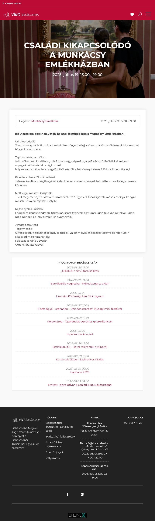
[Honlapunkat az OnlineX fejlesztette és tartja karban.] (77, 514)
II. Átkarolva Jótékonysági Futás (94, 425)
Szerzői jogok (55, 452)
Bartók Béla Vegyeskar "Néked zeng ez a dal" (79, 283)
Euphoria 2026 (79, 372)
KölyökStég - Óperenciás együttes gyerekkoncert (79, 321)
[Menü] (148, 15)
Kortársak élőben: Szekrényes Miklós (80, 359)
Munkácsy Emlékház (44, 121)
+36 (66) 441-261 (132, 422)
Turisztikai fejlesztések (60, 436)
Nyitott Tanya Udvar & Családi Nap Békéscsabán (80, 384)
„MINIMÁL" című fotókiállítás (80, 271)
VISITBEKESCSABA (21, 14)
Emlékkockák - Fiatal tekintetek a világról (80, 347)
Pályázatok (53, 458)
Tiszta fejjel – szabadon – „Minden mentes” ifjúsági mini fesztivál (80, 309)
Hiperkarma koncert (80, 334)
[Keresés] (140, 14)
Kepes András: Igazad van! (94, 467)
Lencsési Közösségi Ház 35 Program (80, 296)
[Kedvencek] (132, 14)
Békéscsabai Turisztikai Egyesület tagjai (59, 426)
